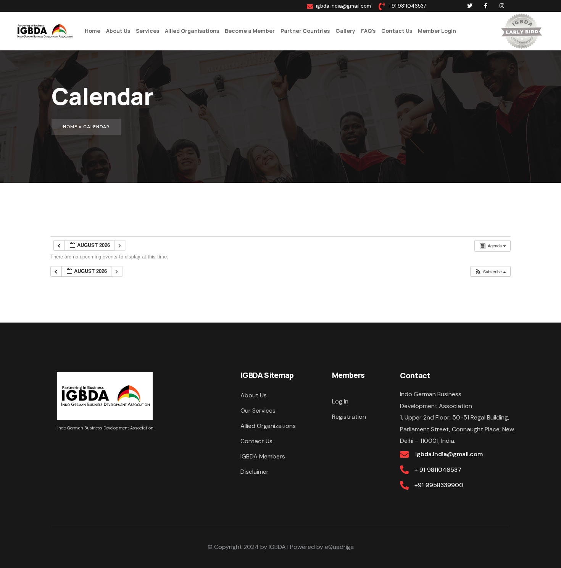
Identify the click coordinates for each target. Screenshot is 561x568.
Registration (349, 417)
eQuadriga (339, 547)
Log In (340, 401)
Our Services (258, 411)
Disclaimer (254, 472)
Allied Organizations (268, 426)
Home (70, 127)
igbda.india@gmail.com (448, 454)
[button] (490, 271)
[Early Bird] (521, 31)
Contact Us (256, 441)
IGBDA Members (262, 456)
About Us (253, 395)
